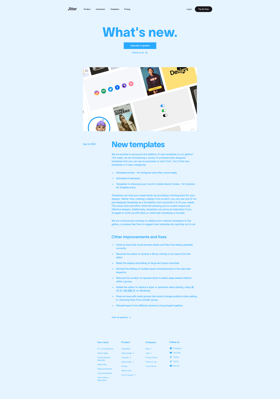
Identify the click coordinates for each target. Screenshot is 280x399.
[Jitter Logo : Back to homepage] (72, 8)
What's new (126, 371)
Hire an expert (127, 375)
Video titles (102, 364)
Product (87, 9)
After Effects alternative (102, 378)
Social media (102, 353)
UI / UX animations (105, 349)
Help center (126, 362)
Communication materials (103, 358)
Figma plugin (126, 353)
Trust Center (150, 366)
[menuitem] (87, 9)
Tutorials (125, 357)
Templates (114, 9)
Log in (189, 9)
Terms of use (151, 362)
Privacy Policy (151, 357)
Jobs (147, 353)
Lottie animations (104, 373)
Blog (147, 349)
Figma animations (104, 369)
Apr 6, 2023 (89, 144)
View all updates (120, 317)
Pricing (127, 9)
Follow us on (138, 52)
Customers (100, 9)
